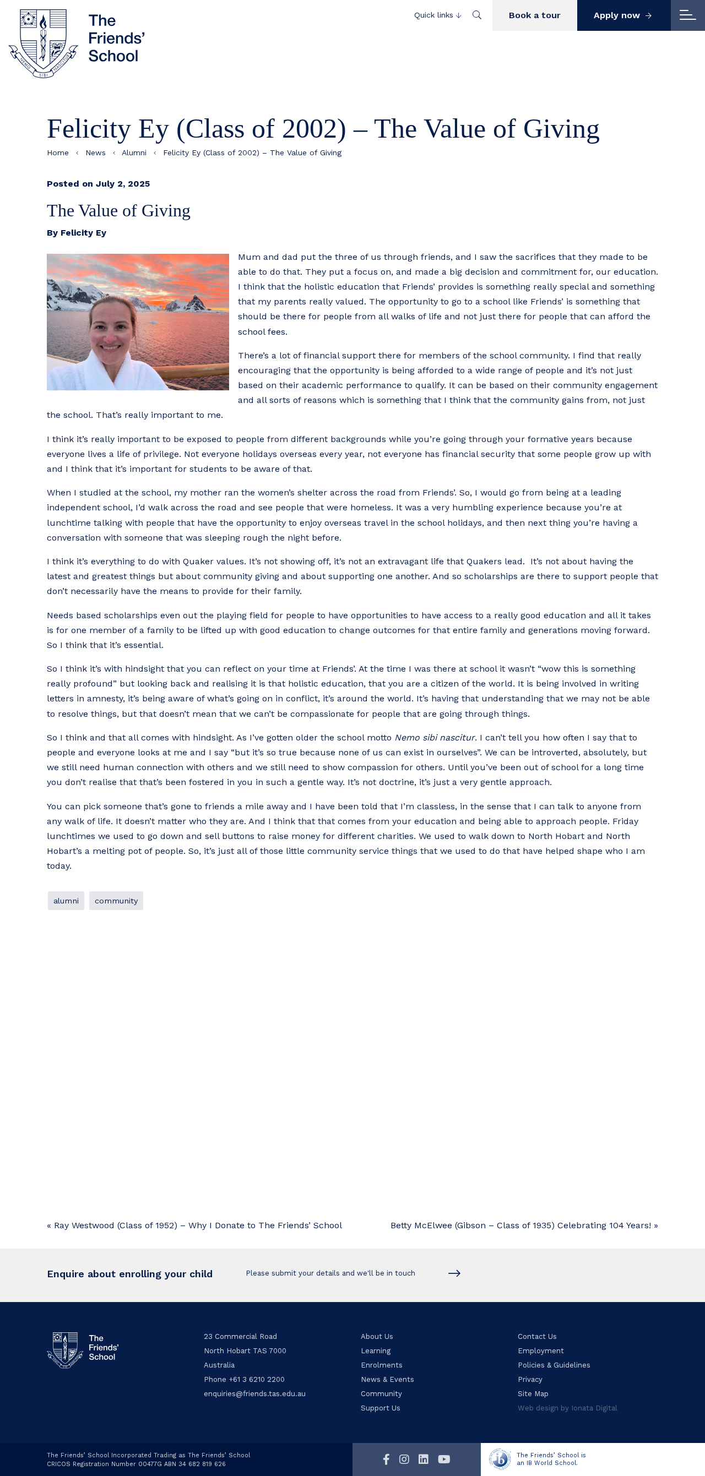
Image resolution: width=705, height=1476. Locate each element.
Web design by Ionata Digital (567, 1408)
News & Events (387, 1379)
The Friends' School (77, 43)
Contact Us (537, 1336)
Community (116, 900)
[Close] (688, 15)
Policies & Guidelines (554, 1365)
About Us (377, 1336)
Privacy (530, 1379)
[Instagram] (404, 1459)
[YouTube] (444, 1459)
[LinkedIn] (424, 1459)
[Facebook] (386, 1459)
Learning (376, 1351)
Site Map (533, 1394)
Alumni (134, 152)
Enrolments (382, 1365)
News (95, 152)
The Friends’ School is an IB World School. (551, 1459)
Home (58, 152)
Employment (541, 1351)
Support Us (380, 1408)
